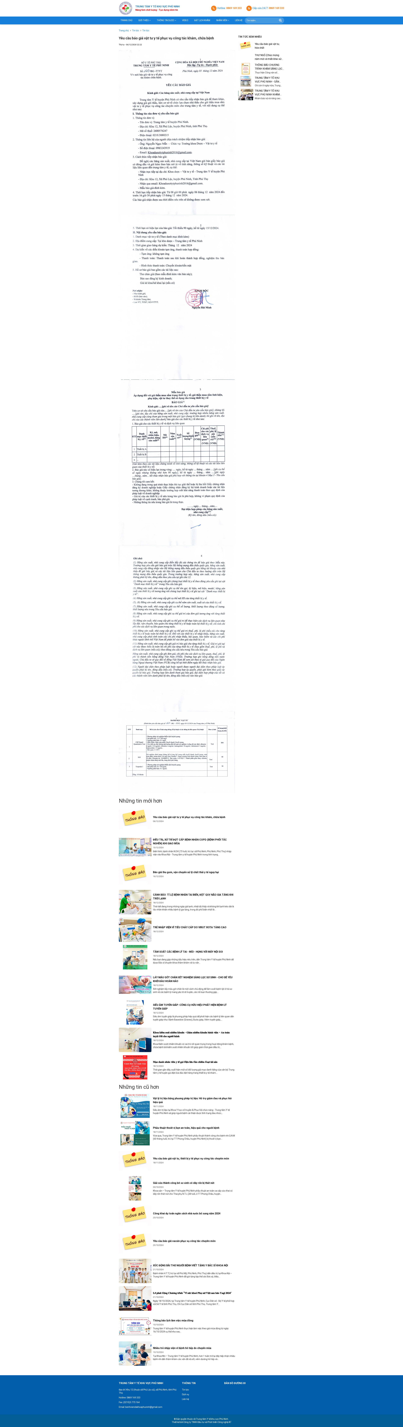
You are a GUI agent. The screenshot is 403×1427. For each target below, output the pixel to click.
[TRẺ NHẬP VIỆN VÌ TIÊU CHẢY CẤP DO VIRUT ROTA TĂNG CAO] (135, 929)
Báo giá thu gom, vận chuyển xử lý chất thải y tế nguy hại (186, 872)
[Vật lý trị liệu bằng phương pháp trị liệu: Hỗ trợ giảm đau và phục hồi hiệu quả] (135, 1105)
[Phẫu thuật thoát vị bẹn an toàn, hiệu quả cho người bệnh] (135, 1133)
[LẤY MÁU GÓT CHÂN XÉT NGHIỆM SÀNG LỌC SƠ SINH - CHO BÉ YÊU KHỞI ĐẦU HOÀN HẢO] (135, 985)
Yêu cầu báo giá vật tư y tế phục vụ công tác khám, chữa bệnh (189, 817)
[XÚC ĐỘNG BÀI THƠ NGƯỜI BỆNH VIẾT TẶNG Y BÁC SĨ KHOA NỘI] (135, 1271)
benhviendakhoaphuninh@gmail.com (143, 1407)
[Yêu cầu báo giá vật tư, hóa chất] (245, 46)
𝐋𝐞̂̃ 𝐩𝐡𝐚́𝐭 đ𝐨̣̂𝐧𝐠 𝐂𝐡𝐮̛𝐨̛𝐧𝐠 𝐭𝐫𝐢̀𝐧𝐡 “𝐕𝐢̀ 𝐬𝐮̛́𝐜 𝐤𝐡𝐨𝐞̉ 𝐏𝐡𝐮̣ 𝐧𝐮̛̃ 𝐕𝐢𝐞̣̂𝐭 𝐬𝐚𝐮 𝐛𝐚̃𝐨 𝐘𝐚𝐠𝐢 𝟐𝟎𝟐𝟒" (192, 1292)
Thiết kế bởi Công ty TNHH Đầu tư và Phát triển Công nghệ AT (201, 1422)
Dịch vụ (185, 1394)
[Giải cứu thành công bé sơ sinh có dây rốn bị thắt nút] (135, 1188)
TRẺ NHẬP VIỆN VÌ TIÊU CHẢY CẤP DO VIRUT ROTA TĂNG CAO (189, 927)
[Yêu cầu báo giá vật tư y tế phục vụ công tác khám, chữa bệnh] (135, 819)
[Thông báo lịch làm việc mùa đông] (135, 1326)
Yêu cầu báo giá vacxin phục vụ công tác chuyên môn (184, 1241)
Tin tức (185, 1389)
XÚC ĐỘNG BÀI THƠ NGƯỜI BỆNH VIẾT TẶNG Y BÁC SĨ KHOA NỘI (190, 1265)
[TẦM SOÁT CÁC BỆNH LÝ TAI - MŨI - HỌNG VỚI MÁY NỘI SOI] (135, 957)
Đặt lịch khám (202, 20)
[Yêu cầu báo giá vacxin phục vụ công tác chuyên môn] (135, 1243)
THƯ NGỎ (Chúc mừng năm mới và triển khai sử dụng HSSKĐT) (268, 59)
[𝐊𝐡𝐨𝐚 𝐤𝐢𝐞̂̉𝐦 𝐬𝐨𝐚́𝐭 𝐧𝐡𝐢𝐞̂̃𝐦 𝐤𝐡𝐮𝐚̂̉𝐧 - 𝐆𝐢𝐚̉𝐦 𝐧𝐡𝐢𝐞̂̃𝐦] (135, 1040)
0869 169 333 (234, 8)
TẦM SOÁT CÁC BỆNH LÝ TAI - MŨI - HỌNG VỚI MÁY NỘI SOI (188, 951)
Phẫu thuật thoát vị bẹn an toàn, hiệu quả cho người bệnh (186, 1127)
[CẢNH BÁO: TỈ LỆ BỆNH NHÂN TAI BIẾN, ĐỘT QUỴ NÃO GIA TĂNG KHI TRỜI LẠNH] (135, 902)
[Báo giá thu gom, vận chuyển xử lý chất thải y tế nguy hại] (135, 874)
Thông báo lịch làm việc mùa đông (173, 1320)
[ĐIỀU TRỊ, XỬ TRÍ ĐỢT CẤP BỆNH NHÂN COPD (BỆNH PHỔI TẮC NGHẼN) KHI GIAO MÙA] (135, 847)
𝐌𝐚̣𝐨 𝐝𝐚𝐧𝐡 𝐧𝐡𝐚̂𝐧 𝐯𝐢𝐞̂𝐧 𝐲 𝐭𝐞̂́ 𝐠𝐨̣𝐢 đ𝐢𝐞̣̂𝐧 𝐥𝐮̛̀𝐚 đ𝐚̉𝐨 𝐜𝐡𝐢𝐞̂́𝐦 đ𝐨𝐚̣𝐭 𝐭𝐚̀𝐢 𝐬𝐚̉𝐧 (185, 1061)
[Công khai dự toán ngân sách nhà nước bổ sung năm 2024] (135, 1216)
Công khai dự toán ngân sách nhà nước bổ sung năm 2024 (186, 1213)
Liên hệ (238, 20)
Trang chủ (126, 20)
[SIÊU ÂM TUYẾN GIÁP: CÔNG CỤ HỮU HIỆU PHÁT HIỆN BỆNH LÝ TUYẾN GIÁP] (135, 1012)
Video (185, 20)
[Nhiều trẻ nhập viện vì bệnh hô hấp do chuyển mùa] (135, 1353)
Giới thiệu (143, 20)
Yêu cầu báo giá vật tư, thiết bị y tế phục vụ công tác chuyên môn (191, 1158)
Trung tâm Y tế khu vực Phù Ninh (212, 1419)
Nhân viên (222, 20)
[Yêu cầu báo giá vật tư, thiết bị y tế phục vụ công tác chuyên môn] (135, 1161)
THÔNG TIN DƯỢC (166, 20)
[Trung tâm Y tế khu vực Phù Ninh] (125, 8)
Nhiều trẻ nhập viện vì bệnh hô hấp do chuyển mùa (182, 1348)
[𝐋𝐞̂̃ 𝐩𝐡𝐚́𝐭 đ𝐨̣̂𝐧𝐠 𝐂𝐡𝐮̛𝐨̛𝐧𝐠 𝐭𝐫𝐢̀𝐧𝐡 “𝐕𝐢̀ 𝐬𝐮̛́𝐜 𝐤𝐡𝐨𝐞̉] (135, 1298)
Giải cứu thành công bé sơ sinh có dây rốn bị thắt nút (183, 1182)
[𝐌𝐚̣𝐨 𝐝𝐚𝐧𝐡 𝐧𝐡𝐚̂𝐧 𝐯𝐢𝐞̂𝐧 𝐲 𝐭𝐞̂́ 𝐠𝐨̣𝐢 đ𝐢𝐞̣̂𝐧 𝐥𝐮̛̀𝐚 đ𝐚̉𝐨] (135, 1067)
